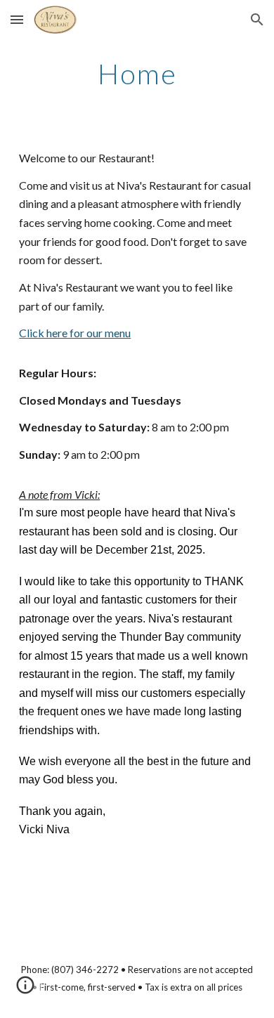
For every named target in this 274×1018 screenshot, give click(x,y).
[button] (17, 19)
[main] (137, 74)
